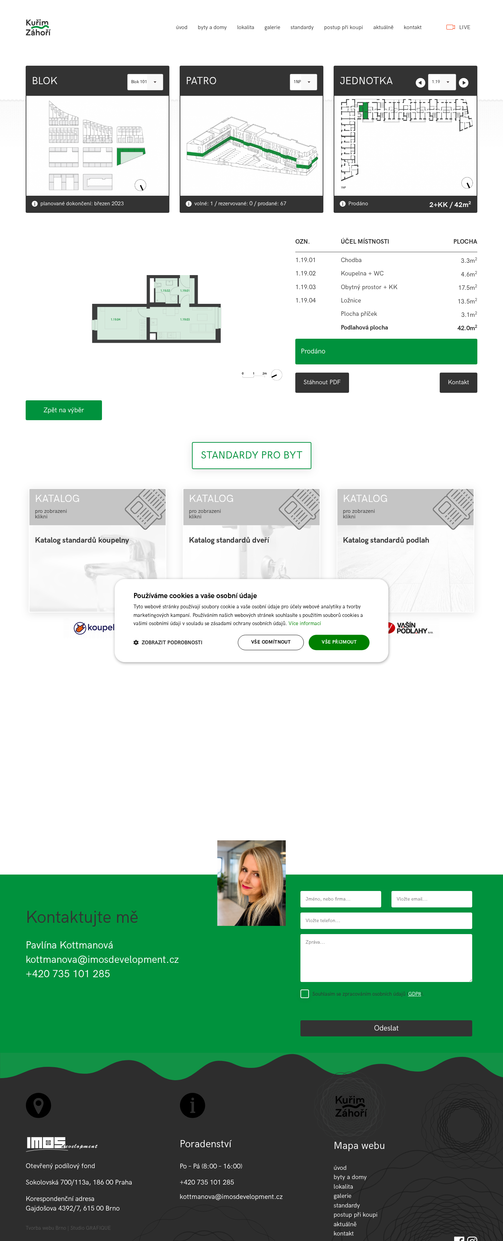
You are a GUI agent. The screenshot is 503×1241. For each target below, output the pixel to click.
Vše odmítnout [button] (271, 642)
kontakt (413, 27)
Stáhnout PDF (322, 382)
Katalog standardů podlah (386, 540)
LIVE (464, 27)
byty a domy (212, 27)
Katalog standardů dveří (229, 540)
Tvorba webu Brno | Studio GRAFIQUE (68, 1228)
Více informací (304, 624)
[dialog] (251, 620)
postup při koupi (343, 27)
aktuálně (383, 27)
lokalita (245, 27)
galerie (272, 27)
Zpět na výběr (63, 410)
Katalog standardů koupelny (82, 540)
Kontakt (458, 382)
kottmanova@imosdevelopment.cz (102, 960)
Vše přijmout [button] (339, 642)
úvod (182, 27)
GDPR (414, 994)
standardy (302, 27)
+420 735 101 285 (68, 974)
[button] (168, 642)
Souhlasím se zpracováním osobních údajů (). (368, 994)
